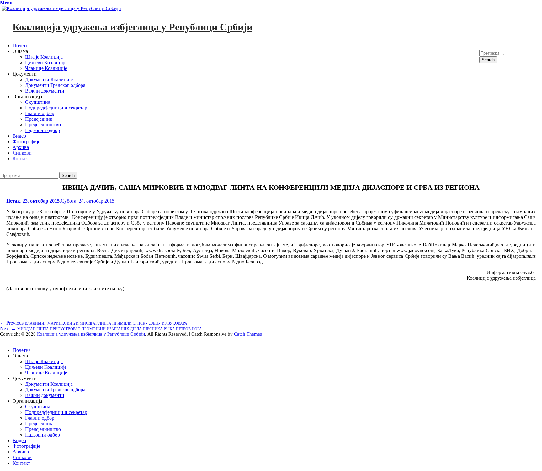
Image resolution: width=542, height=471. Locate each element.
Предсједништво (43, 124)
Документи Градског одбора (55, 85)
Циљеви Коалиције (45, 62)
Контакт (21, 158)
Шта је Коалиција (44, 57)
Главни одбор (39, 113)
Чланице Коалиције (46, 68)
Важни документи (44, 90)
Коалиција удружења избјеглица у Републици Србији (132, 27)
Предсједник (38, 119)
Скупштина (37, 102)
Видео (19, 136)
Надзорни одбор (42, 130)
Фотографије (26, 141)
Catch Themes (248, 333)
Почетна (22, 45)
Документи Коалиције (49, 79)
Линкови (22, 153)
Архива (21, 147)
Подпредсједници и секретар (56, 107)
